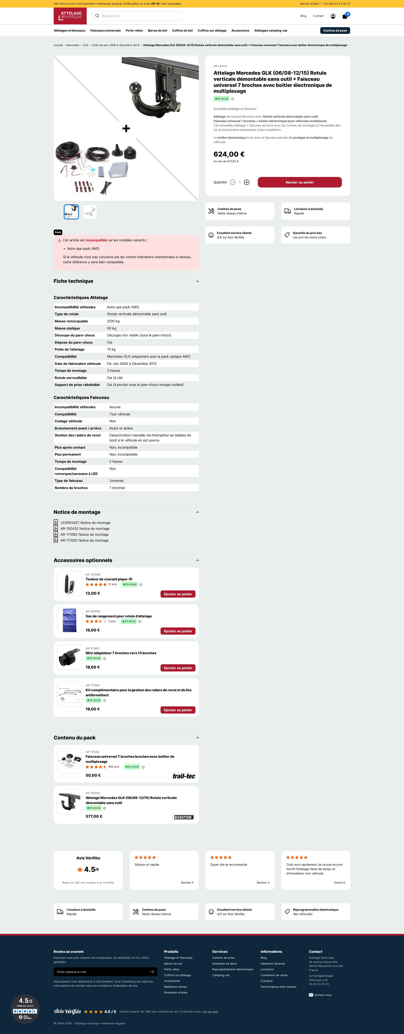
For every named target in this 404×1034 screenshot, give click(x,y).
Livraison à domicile (308, 209)
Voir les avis (210, 1011)
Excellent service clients (234, 233)
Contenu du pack (75, 738)
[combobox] (194, 16)
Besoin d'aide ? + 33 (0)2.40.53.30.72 (325, 3)
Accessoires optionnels (83, 560)
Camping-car (221, 975)
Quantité (220, 182)
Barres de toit (173, 963)
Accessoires (172, 980)
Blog (303, 15)
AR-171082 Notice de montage (85, 534)
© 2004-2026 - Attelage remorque (77, 1023)
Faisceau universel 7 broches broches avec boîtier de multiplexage (130, 759)
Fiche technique (73, 281)
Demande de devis (224, 963)
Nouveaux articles (175, 992)
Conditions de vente (274, 975)
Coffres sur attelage (177, 975)
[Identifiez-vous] (333, 16)
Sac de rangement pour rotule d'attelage (119, 616)
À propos (267, 980)
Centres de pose (229, 209)
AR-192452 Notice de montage (85, 528)
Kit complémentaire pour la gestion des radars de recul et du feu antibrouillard (138, 692)
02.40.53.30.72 (319, 984)
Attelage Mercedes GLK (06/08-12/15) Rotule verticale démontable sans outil (131, 800)
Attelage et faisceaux (178, 957)
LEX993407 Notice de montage (85, 523)
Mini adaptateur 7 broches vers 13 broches (121, 653)
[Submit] (97, 15)
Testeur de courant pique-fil (109, 579)
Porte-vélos (171, 969)
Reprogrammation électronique (315, 909)
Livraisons (267, 969)
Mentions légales (114, 1023)
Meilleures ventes (175, 986)
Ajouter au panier (300, 182)
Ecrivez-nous (323, 995)
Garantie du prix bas (307, 233)
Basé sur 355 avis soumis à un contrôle (88, 882)
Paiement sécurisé (273, 963)
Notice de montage (77, 512)
